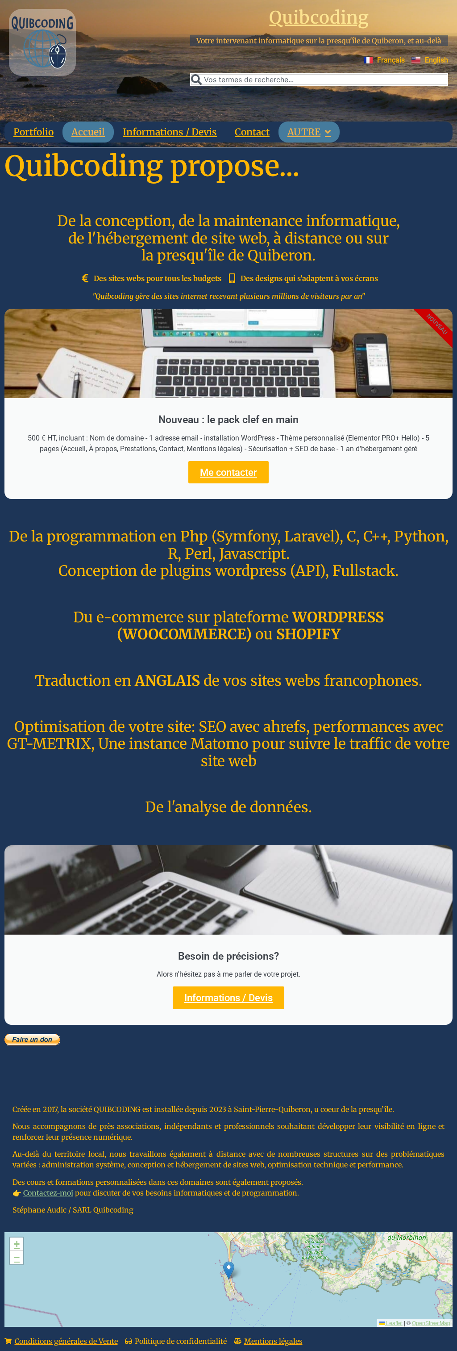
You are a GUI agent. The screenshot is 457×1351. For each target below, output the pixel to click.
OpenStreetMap (431, 1322)
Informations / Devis (170, 132)
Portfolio (33, 132)
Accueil (88, 132)
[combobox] (319, 79)
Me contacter (228, 472)
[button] (228, 1270)
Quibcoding (319, 18)
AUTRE (303, 132)
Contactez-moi (48, 1192)
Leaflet (394, 1322)
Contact (252, 132)
